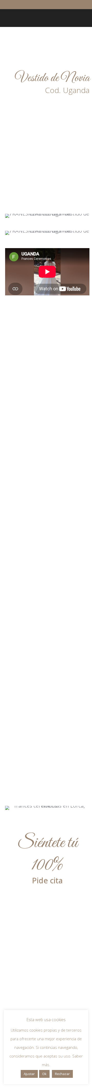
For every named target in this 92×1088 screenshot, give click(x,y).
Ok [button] (44, 1073)
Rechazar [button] (62, 1073)
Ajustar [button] (29, 1073)
